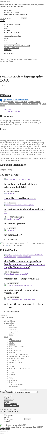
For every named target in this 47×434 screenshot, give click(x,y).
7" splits (11, 372)
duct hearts (12, 382)
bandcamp (7, 10)
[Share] (5, 431)
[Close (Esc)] (7, 431)
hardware (12, 325)
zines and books (9, 321)
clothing (11, 333)
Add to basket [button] (14, 191)
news (6, 28)
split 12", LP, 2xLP (15, 362)
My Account (8, 415)
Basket (7, 421)
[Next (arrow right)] (3, 433)
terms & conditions (10, 404)
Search (24, 18)
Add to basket (5, 96)
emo (10, 339)
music (8, 59)
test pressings (13, 386)
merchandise (13, 380)
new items (3, 315)
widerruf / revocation (11, 406)
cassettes (11, 102)
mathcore (12, 352)
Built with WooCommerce (9, 411)
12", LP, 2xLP (14, 360)
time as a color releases (19, 59)
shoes (11, 335)
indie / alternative (21, 102)
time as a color (5, 1)
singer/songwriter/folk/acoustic (10, 104)
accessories (12, 329)
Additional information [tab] (12, 111)
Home (2, 59)
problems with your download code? (17, 14)
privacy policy (9, 400)
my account (8, 396)
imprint (6, 402)
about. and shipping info (12, 24)
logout (6, 398)
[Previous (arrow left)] (1, 433)
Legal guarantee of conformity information (15, 100)
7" (9, 370)
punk (10, 349)
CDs (10, 376)
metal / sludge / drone (16, 347)
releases (7, 30)
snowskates (13, 327)
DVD (11, 378)
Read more (12, 203)
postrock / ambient (34, 102)
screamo (11, 343)
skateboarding (9, 323)
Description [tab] (8, 109)
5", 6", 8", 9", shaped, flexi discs (20, 368)
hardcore (12, 345)
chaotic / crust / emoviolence (18, 354)
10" (10, 364)
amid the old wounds (11, 12)
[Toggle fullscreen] (3, 431)
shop (6, 26)
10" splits (12, 366)
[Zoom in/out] (1, 431)
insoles (15, 331)
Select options (19, 217)
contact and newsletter (12, 32)
